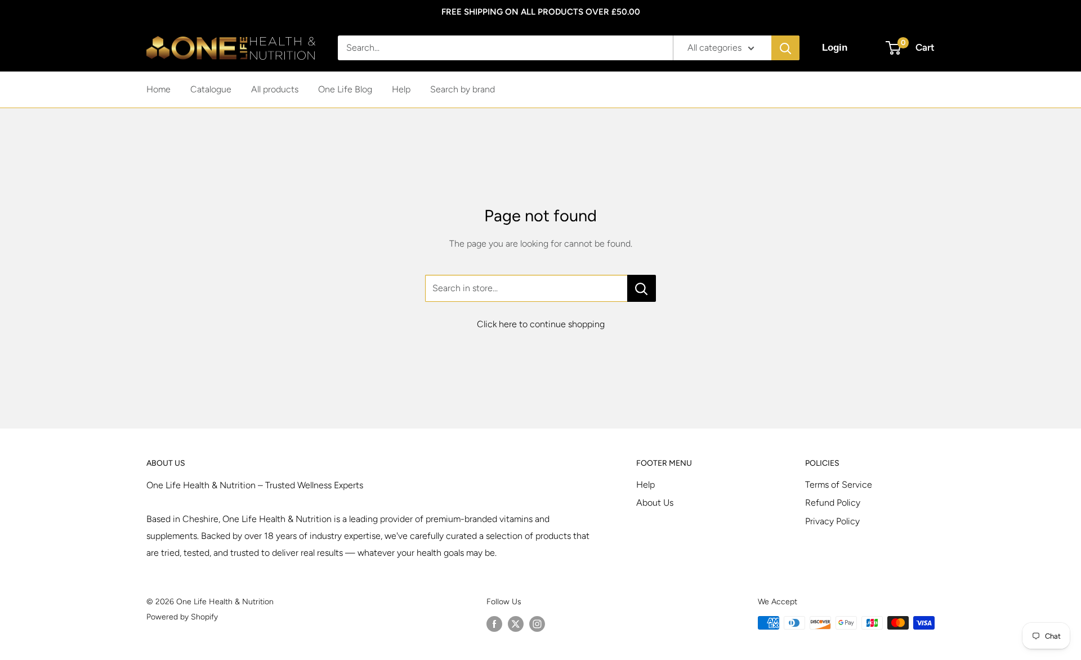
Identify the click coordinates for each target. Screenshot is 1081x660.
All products (274, 89)
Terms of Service (838, 484)
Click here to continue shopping (541, 324)
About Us (654, 502)
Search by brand (462, 89)
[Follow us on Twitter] (516, 624)
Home (158, 89)
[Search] (785, 47)
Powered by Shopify (182, 617)
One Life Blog (345, 89)
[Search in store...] (641, 288)
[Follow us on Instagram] (537, 624)
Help (401, 89)
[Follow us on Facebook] (494, 624)
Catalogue (210, 89)
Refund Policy (832, 502)
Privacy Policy (832, 521)
